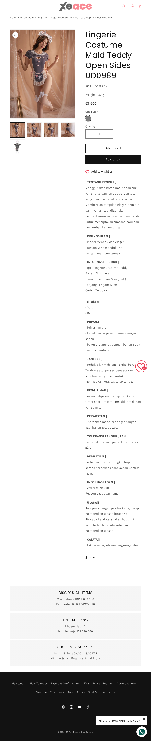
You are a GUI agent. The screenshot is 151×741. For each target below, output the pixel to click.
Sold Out (93, 692)
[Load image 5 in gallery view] (17, 146)
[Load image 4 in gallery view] (68, 129)
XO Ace (69, 732)
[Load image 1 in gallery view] (17, 129)
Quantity (90, 126)
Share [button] (93, 557)
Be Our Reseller (103, 683)
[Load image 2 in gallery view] (34, 129)
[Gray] (88, 118)
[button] (8, 6)
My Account (19, 683)
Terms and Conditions (50, 692)
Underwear (27, 17)
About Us (109, 692)
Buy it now (113, 159)
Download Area (126, 683)
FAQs (86, 683)
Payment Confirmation (65, 683)
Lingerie (42, 17)
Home (13, 17)
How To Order (38, 683)
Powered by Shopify (83, 732)
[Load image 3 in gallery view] (51, 129)
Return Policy (76, 692)
